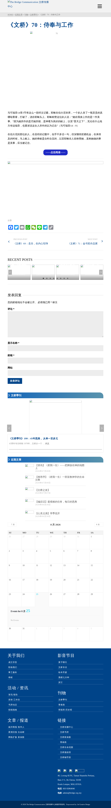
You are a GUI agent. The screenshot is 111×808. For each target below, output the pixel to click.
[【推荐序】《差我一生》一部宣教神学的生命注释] (29, 480)
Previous (10, 272)
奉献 (10, 677)
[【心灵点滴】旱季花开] (29, 515)
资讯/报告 (13, 695)
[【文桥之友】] (29, 491)
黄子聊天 (62, 662)
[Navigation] (99, 6)
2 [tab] (46, 278)
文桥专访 (62, 667)
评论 (11, 309)
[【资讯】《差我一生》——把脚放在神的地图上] (29, 468)
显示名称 (13, 343)
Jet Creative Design (83, 804)
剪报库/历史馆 (65, 710)
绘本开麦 (62, 672)
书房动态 (12, 705)
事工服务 (12, 672)
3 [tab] (50, 278)
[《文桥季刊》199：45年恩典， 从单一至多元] (55, 417)
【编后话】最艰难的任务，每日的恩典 (56, 501)
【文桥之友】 (42, 490)
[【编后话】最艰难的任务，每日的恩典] (29, 503)
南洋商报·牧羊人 (16, 727)
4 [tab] (53, 278)
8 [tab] (67, 278)
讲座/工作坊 (14, 700)
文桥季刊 (62, 700)
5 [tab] (57, 278)
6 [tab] (60, 278)
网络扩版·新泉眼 (16, 737)
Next (101, 272)
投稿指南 (12, 710)
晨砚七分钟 (63, 677)
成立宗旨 (12, 662)
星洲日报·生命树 (16, 732)
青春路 (61, 705)
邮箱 (11, 355)
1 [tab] (43, 278)
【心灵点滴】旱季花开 (47, 513)
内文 (47, 443)
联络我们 (12, 667)
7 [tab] (64, 278)
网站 (10, 367)
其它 (60, 682)
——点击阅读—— (55, 152)
